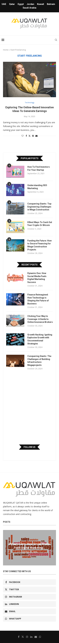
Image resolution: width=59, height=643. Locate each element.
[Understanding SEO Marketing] (15, 190)
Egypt (21, 4)
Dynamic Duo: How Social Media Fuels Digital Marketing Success (36, 277)
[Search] (55, 39)
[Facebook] (18, 636)
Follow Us (29, 447)
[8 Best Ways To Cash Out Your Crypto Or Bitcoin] (15, 227)
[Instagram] (27, 636)
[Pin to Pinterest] (33, 135)
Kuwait (40, 4)
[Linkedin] (31, 636)
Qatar (12, 4)
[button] (6, 547)
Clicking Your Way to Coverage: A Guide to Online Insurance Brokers (40, 319)
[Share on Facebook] (26, 135)
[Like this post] (22, 135)
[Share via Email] (36, 135)
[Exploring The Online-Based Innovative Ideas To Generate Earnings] (29, 79)
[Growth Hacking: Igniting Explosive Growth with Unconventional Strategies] (15, 339)
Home (5, 49)
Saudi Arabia (29, 7)
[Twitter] (22, 636)
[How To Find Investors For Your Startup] (15, 172)
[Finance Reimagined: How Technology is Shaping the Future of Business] (15, 299)
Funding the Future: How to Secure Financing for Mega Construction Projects (39, 245)
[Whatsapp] (40, 636)
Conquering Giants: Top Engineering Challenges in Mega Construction (39, 206)
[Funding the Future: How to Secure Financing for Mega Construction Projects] (15, 245)
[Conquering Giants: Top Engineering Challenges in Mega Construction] (15, 208)
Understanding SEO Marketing (37, 187)
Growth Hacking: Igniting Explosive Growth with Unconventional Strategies (39, 339)
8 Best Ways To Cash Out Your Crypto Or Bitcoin (39, 224)
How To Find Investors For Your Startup (38, 168)
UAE (4, 4)
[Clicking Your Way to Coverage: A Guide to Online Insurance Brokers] (15, 321)
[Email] (35, 636)
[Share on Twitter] (29, 135)
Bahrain (51, 4)
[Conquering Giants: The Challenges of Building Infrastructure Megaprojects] (15, 361)
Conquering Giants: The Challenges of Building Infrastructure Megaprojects (39, 360)
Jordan (30, 4)
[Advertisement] (29, 407)
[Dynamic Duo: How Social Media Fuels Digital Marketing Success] (15, 278)
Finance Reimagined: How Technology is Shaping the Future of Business (38, 299)
